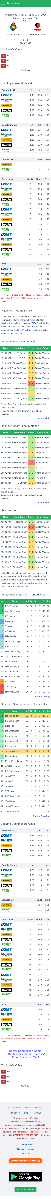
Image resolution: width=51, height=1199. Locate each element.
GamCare (25, 1153)
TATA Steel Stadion (41, 323)
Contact (37, 1113)
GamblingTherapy (25, 1149)
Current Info (44, 418)
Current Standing (41, 696)
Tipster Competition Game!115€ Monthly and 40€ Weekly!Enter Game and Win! (25, 1054)
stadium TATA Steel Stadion (27, 330)
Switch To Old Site (25, 1189)
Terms (25, 1113)
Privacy (13, 1113)
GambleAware (25, 1144)
